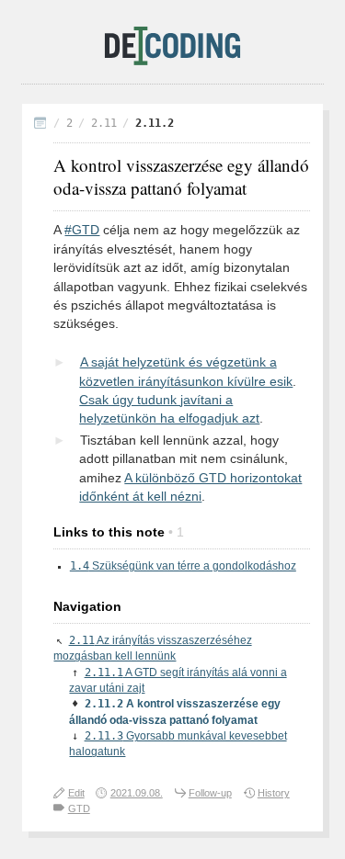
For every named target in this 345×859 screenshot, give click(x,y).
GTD (79, 808)
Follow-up (210, 792)
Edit (76, 792)
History (274, 792)
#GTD (81, 230)
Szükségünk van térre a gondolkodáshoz (183, 565)
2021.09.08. (136, 792)
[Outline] (40, 124)
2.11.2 (154, 123)
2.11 (104, 123)
